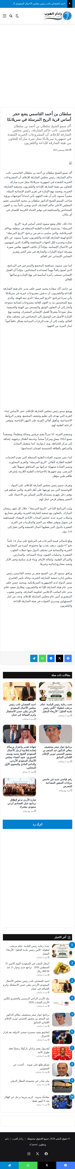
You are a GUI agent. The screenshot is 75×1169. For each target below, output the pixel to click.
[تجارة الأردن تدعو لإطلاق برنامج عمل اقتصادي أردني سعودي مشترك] (19, 787)
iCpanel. (33, 1144)
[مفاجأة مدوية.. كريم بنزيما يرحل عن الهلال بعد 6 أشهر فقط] (62, 1102)
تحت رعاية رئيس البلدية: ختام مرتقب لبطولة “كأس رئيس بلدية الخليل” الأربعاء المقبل (56, 708)
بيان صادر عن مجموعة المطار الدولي (29, 1081)
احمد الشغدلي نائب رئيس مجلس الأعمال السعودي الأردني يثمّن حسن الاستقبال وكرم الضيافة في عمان (26, 985)
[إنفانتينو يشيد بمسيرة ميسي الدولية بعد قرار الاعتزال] (62, 1037)
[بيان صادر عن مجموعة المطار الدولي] (62, 1086)
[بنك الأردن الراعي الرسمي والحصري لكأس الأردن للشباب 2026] (62, 1003)
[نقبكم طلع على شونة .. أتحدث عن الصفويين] (62, 1069)
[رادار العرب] (57, 15)
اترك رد (37, 824)
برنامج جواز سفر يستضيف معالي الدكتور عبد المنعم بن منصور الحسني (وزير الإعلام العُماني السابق (27, 1018)
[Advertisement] (37, 65)
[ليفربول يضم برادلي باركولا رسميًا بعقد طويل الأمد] (62, 1053)
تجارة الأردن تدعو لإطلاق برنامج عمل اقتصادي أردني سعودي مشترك (21, 803)
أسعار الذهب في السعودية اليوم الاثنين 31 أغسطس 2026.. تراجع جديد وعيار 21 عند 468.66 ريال (27, 967)
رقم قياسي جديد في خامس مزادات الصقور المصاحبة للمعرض (57, 783)
